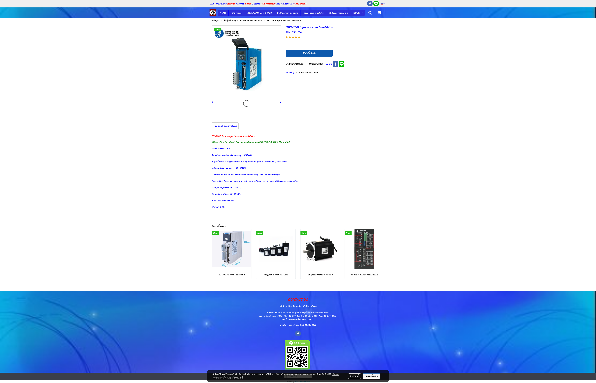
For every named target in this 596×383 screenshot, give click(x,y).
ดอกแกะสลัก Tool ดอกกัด (259, 13)
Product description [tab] (225, 126)
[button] (370, 13)
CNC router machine (287, 13)
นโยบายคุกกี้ (237, 377)
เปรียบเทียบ (317, 64)
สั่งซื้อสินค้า (310, 53)
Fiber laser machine (313, 13)
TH (384, 3)
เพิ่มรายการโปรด (296, 64)
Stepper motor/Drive (307, 72)
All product (237, 13)
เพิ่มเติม (357, 13)
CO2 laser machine (338, 13)
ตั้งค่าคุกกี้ (354, 376)
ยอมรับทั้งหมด (371, 376)
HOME (223, 13)
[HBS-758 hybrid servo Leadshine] (246, 61)
